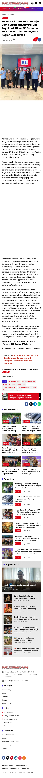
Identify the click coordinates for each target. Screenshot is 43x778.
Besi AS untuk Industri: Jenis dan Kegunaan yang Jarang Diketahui (31, 428)
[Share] (39, 40)
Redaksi (4, 748)
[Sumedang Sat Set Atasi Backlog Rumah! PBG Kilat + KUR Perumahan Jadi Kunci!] (8, 598)
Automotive (6, 703)
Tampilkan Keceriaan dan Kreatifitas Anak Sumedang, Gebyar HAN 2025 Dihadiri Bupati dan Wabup (25, 608)
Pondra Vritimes (7, 39)
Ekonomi (4, 18)
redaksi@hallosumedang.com (17, 680)
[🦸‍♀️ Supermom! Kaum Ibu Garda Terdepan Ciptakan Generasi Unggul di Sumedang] (8, 650)
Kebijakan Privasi (8, 735)
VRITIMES (6, 372)
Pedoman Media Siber (10, 742)
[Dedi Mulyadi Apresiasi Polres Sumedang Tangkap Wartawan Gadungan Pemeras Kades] (8, 619)
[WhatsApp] (39, 404)
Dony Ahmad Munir (11, 716)
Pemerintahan (9, 726)
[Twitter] (31, 404)
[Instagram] (20, 758)
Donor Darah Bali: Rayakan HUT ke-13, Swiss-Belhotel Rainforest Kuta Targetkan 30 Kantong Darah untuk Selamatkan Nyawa (11, 450)
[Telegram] (35, 404)
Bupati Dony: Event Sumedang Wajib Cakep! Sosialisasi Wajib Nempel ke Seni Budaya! (26, 629)
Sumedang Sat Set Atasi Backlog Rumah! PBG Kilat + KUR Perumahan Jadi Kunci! (25, 597)
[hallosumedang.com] (15, 3)
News (4, 693)
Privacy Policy (7, 745)
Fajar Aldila (8, 722)
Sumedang (8, 712)
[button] (32, 3)
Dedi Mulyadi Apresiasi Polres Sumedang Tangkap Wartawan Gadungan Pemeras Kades (26, 618)
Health (4, 700)
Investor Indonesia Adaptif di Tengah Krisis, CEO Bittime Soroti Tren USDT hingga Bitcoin (29, 450)
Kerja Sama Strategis (28, 387)
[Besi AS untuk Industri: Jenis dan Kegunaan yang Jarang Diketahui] (31, 418)
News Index (6, 738)
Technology (6, 690)
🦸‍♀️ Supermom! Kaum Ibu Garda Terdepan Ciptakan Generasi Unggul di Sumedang (26, 649)
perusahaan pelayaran (13, 390)
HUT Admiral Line (11, 387)
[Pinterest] (11, 758)
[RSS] (24, 758)
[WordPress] (16, 758)
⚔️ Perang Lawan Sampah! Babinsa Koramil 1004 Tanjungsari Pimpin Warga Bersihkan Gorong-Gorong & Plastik (25, 639)
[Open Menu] (36, 3)
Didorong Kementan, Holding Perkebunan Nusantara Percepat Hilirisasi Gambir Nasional (10, 428)
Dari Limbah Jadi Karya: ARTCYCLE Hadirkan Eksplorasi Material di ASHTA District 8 (11, 471)
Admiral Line (15, 382)
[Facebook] (26, 404)
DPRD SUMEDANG (10, 719)
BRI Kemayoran (29, 382)
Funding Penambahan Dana (15, 384)
